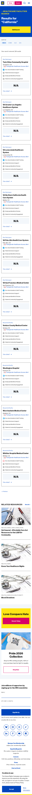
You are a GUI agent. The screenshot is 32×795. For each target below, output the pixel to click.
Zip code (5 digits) (10, 701)
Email (6, 692)
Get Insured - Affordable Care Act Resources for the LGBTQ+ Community (14, 532)
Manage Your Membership (16, 743)
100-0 (4, 43)
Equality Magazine (16, 749)
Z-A (20, 43)
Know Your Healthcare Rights (12, 566)
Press (16, 762)
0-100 (10, 43)
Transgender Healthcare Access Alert (17, 66)
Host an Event (16, 768)
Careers (16, 757)
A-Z (15, 43)
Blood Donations (8, 598)
